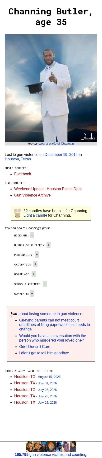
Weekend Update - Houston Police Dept (48, 189)
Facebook (22, 174)
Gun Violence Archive (32, 195)
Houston (12, 159)
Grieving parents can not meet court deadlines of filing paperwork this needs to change (54, 324)
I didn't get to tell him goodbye (44, 353)
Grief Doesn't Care (34, 347)
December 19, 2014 (61, 155)
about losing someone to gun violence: (50, 314)
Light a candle (35, 215)
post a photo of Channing (56, 143)
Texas (26, 159)
